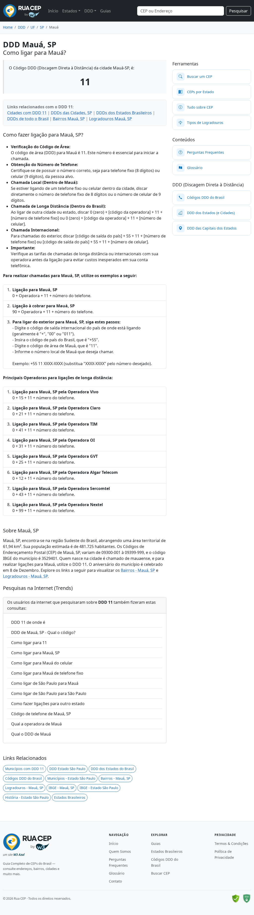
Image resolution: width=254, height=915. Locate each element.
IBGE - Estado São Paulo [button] (99, 787)
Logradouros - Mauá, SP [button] (24, 787)
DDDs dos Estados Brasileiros (124, 112)
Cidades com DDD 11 (27, 112)
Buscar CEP (160, 873)
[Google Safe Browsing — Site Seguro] (235, 898)
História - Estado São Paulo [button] (27, 797)
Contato (115, 881)
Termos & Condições (231, 843)
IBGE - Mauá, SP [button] (61, 787)
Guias (105, 11)
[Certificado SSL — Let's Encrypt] (246, 898)
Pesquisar (238, 11)
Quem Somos (120, 851)
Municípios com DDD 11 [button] (24, 768)
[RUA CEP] (22, 11)
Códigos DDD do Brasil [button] (23, 778)
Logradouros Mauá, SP (110, 118)
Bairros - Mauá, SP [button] (115, 778)
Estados (69, 11)
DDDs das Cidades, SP (71, 112)
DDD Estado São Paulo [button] (67, 768)
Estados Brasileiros (167, 851)
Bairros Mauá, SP (69, 118)
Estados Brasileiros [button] (69, 797)
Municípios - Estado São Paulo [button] (71, 778)
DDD (88, 11)
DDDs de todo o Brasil (28, 118)
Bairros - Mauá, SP (138, 570)
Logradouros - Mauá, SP (25, 576)
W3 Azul (19, 855)
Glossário (116, 873)
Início (53, 11)
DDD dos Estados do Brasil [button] (112, 768)
